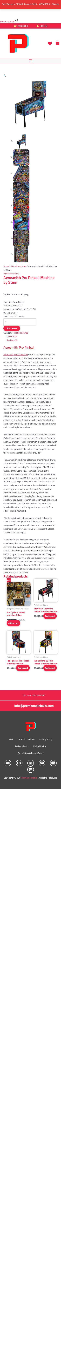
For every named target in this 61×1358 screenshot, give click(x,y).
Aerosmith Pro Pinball (18, 347)
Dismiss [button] (55, 4)
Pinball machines (18, 266)
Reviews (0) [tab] (12, 340)
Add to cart (12, 328)
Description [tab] (12, 336)
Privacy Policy (45, 739)
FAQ (11, 739)
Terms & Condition (26, 739)
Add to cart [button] (13, 623)
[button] (30, 61)
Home (6, 266)
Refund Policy (39, 746)
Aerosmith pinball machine (15, 354)
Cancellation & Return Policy (30, 753)
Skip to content (7, 21)
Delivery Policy (21, 746)
